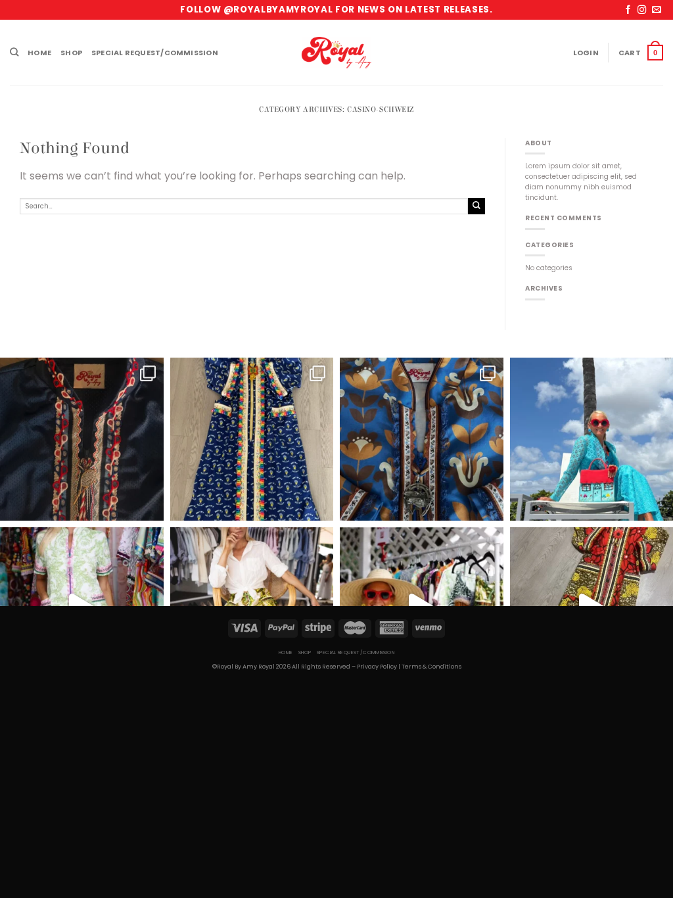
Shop (71, 52)
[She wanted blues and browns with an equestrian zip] (421, 439)
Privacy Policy (377, 667)
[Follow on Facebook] (628, 10)
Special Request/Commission (154, 52)
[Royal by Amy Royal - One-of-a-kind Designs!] (336, 52)
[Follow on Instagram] (642, 10)
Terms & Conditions (431, 667)
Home (39, 52)
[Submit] (476, 206)
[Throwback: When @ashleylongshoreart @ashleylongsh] (252, 439)
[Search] (14, 52)
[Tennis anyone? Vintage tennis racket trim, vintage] (82, 439)
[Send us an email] (656, 10)
